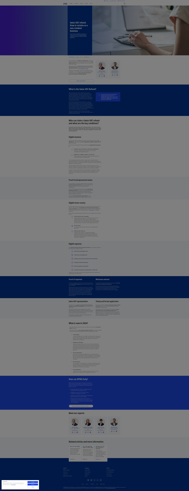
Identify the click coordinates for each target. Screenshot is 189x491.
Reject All (32, 484)
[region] (20, 484)
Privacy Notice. (13, 484)
